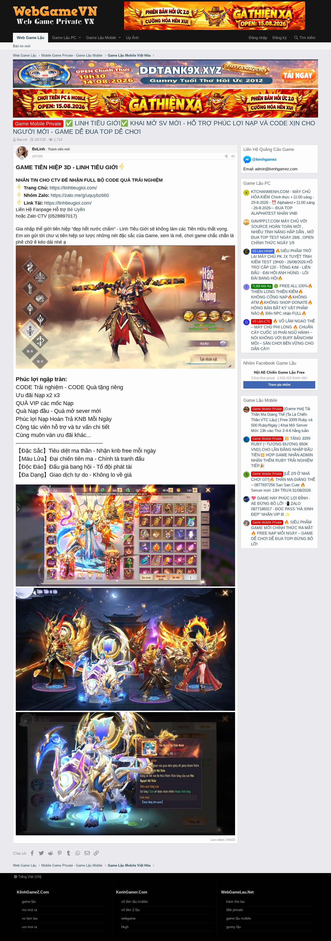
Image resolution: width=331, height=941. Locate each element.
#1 (233, 156)
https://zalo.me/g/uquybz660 (80, 195)
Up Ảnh (132, 37)
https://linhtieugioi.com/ (73, 187)
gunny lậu (233, 927)
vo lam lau (29, 918)
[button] (79, 37)
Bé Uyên (76, 209)
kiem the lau (235, 902)
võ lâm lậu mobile (134, 902)
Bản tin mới (22, 46)
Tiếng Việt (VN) (29, 877)
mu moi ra (29, 910)
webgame (128, 918)
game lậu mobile (238, 918)
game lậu (29, 902)
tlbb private (234, 910)
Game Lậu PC (64, 37)
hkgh (125, 927)
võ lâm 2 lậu (130, 910)
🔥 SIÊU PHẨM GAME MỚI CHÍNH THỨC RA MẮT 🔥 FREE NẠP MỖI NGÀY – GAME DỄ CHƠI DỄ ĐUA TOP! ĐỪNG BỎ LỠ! (282, 533)
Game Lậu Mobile (101, 37)
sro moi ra (29, 927)
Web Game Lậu (30, 37)
